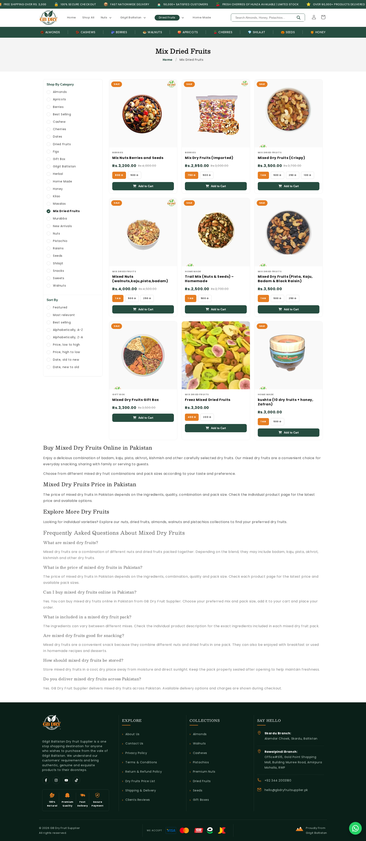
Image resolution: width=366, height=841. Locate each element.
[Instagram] (56, 780)
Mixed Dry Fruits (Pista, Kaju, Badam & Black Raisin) (285, 279)
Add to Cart (145, 186)
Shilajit (256, 32)
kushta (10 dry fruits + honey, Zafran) (285, 402)
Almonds (50, 32)
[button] (107, 18)
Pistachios (201, 762)
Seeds (288, 32)
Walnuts (152, 32)
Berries (119, 32)
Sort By (52, 300)
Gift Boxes (201, 800)
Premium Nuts (204, 771)
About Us (132, 734)
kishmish (156, 458)
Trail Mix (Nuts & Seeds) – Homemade (209, 279)
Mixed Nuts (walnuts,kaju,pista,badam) (140, 279)
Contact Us (134, 743)
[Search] (299, 18)
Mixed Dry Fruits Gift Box (135, 400)
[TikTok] (76, 780)
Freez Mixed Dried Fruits (207, 400)
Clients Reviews (137, 800)
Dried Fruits (202, 781)
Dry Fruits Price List (140, 781)
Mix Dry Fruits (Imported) (209, 158)
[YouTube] (66, 780)
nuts (124, 521)
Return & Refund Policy (143, 771)
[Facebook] (46, 780)
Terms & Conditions (141, 762)
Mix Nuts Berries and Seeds (138, 158)
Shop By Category (60, 84)
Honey (318, 32)
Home (168, 60)
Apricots (187, 32)
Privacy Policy (136, 753)
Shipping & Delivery (140, 790)
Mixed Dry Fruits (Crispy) (281, 158)
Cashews (86, 32)
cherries (223, 32)
